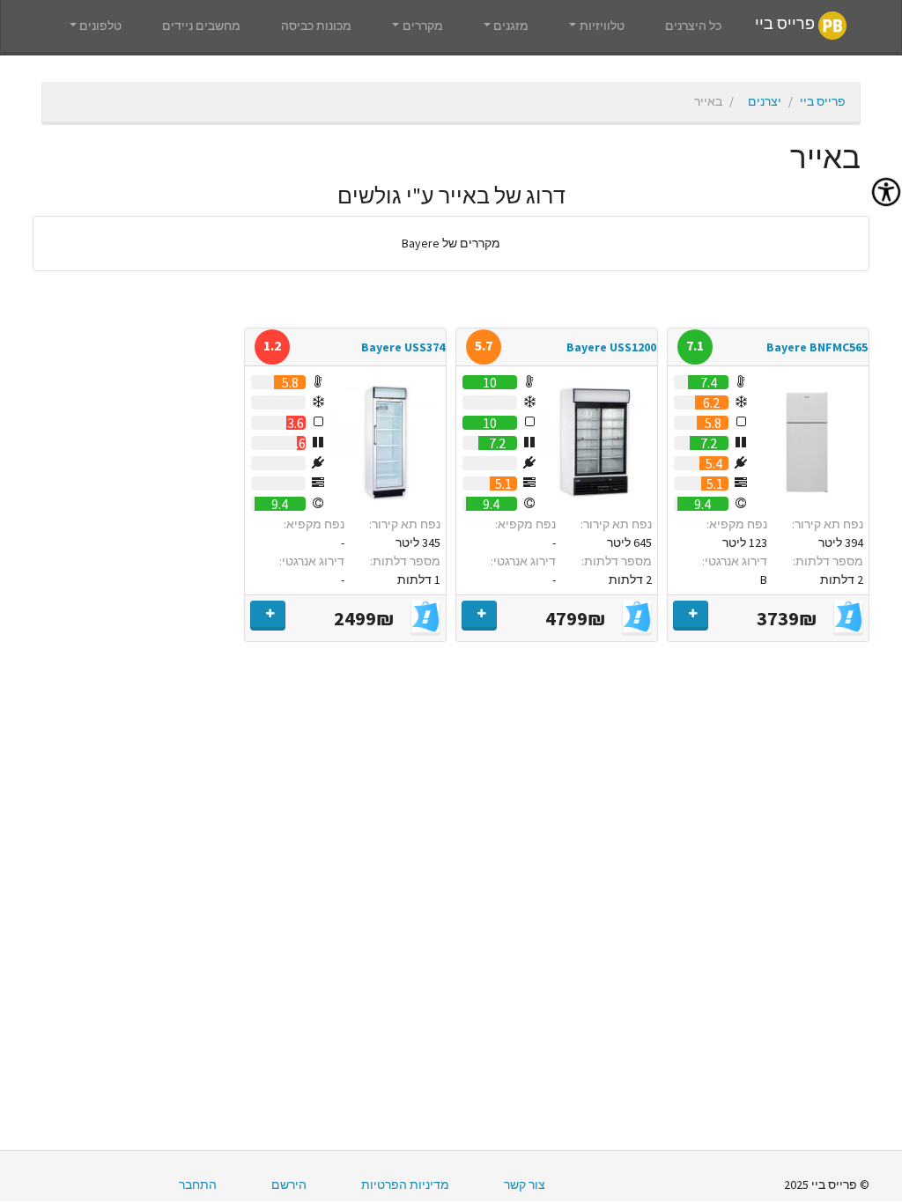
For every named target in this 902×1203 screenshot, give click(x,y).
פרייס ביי (786, 24)
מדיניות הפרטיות (405, 1184)
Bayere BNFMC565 (817, 347)
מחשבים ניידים (201, 25)
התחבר (198, 1184)
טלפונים (100, 25)
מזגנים (511, 25)
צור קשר (524, 1184)
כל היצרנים (693, 25)
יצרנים (764, 101)
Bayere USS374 (403, 347)
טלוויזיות (602, 25)
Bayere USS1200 (611, 347)
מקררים (423, 25)
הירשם (289, 1184)
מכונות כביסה (316, 25)
